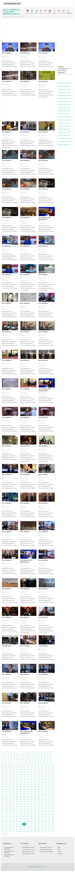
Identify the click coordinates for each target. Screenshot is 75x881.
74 (14, 762)
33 (44, 754)
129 (38, 769)
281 (46, 794)
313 (53, 799)
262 (31, 791)
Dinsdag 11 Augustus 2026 (64, 144)
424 (20, 819)
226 (10, 786)
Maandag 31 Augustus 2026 (64, 83)
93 (20, 764)
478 (53, 826)
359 (3, 809)
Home (59, 847)
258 (17, 791)
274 (20, 794)
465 (6, 826)
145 (42, 772)
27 (26, 754)
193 (53, 779)
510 (6, 834)
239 (3, 789)
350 (24, 806)
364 (20, 809)
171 (28, 777)
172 (31, 777)
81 (35, 762)
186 (28, 779)
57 (14, 759)
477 (49, 826)
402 (49, 814)
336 (28, 804)
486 (28, 829)
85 (47, 762)
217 (31, 784)
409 (20, 816)
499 (20, 831)
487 (31, 829)
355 (42, 806)
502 (31, 831)
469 (20, 826)
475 (42, 826)
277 (31, 794)
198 (17, 782)
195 (6, 782)
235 (42, 786)
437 (13, 821)
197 (13, 782)
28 (29, 754)
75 (17, 762)
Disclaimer (60, 853)
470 (24, 826)
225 (6, 786)
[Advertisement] (28, 31)
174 (38, 777)
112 (31, 767)
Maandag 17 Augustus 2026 (64, 126)
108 (17, 767)
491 (46, 829)
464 (3, 826)
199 (20, 782)
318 (17, 801)
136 (10, 772)
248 (35, 789)
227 (13, 786)
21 (8, 754)
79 (29, 762)
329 (3, 804)
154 (20, 774)
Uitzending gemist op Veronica (46, 851)
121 (10, 769)
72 (8, 762)
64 (35, 759)
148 (53, 772)
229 (20, 786)
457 (31, 824)
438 (17, 821)
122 (13, 769)
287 (13, 796)
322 (31, 801)
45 (29, 757)
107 (13, 767)
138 (17, 772)
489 (38, 829)
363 (17, 809)
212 (13, 784)
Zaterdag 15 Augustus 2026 (64, 132)
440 (24, 821)
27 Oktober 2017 (6, 56)
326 (46, 801)
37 (5, 757)
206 (46, 782)
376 (10, 811)
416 (46, 816)
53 (2, 759)
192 (49, 779)
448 (53, 821)
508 (53, 831)
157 (31, 774)
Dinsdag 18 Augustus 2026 (64, 123)
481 (10, 829)
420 (6, 819)
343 (53, 804)
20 (5, 754)
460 (42, 824)
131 (46, 769)
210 (6, 784)
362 (13, 809)
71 (5, 762)
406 (10, 816)
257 (13, 791)
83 (41, 762)
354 (38, 806)
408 (17, 816)
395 (24, 814)
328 (53, 801)
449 (3, 824)
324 (38, 801)
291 (28, 796)
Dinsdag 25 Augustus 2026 (64, 101)
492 (49, 829)
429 (38, 819)
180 (6, 779)
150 (6, 774)
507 (49, 831)
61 (26, 759)
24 (17, 754)
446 (46, 821)
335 (24, 804)
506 (46, 831)
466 (10, 826)
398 (35, 814)
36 (2, 757)
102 (49, 764)
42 (20, 757)
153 (17, 774)
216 (28, 784)
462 (49, 824)
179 (3, 779)
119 (3, 769)
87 (2, 764)
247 (31, 789)
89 (8, 764)
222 (49, 784)
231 (28, 786)
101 (45, 764)
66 (41, 759)
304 (20, 799)
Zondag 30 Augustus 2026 (64, 86)
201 (28, 782)
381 (28, 811)
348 (17, 806)
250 (42, 789)
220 (42, 784)
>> (9, 834)
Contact (59, 851)
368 (35, 809)
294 (38, 796)
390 (6, 814)
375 (6, 811)
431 (46, 819)
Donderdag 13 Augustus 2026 (65, 138)
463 (53, 824)
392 (13, 814)
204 (38, 782)
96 (29, 764)
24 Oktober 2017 (24, 449)
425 (24, 819)
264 (38, 791)
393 (17, 814)
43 (23, 757)
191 (46, 779)
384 (38, 811)
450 (6, 824)
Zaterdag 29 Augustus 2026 (64, 89)
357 (49, 806)
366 (28, 809)
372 (49, 809)
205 (42, 782)
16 (45, 752)
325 (42, 801)
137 (13, 772)
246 (28, 789)
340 (42, 804)
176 (46, 777)
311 (46, 799)
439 (20, 821)
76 (20, 762)
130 (42, 769)
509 (3, 834)
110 (24, 767)
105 (6, 767)
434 (3, 821)
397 (31, 814)
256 (10, 791)
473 (35, 826)
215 (24, 784)
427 (31, 819)
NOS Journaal (6, 53)
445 (42, 821)
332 (13, 804)
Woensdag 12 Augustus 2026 (64, 141)
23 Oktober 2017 (24, 620)
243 (17, 789)
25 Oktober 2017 (24, 278)
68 (47, 759)
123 (17, 769)
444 (38, 821)
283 (53, 794)
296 (46, 796)
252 (49, 789)
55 (8, 759)
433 (53, 819)
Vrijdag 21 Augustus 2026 (64, 113)
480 (6, 829)
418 (53, 816)
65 (38, 759)
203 (35, 782)
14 (39, 752)
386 (46, 811)
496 (10, 831)
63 (32, 759)
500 (24, 831)
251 (46, 789)
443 (35, 821)
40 (14, 757)
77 (23, 762)
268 (53, 791)
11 (30, 752)
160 (42, 774)
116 (46, 767)
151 (10, 774)
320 (24, 801)
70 (2, 762)
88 (5, 764)
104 (3, 767)
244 (20, 789)
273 (17, 794)
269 (3, 794)
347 (13, 806)
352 (31, 806)
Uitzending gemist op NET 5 (46, 847)
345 (6, 806)
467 (13, 826)
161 (46, 774)
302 (13, 799)
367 (31, 809)
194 (3, 782)
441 (28, 821)
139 (20, 772)
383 (35, 811)
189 (38, 779)
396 (28, 814)
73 (11, 762)
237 (49, 786)
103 (52, 764)
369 (38, 809)
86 (50, 762)
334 (20, 804)
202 (31, 782)
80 (32, 762)
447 (49, 821)
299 (3, 799)
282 (49, 794)
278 (35, 794)
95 (26, 764)
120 (6, 769)
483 (17, 829)
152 (13, 774)
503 (35, 831)
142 (31, 772)
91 (14, 764)
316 (10, 801)
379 (20, 811)
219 (38, 784)
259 (20, 791)
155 (24, 774)
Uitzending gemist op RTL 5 (28, 849)
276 (28, 794)
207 (49, 782)
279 (38, 794)
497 (13, 831)
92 (17, 764)
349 (20, 806)
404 (3, 816)
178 (53, 777)
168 (17, 777)
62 (29, 759)
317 (13, 801)
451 (10, 824)
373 (53, 809)
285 (6, 796)
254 (3, 791)
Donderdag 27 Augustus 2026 (65, 95)
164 (3, 777)
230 (24, 786)
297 (49, 796)
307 (31, 799)
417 (49, 816)
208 (53, 782)
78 (26, 762)
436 (10, 821)
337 (31, 804)
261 (28, 791)
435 (6, 821)
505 (42, 831)
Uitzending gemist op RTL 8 (28, 853)
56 (11, 759)
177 (49, 777)
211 (10, 784)
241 (10, 789)
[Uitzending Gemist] (12, 3)
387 (49, 811)
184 (20, 779)
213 (17, 784)
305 (24, 799)
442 (31, 821)
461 (46, 824)
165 (6, 777)
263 (35, 791)
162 (49, 774)
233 (35, 786)
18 (51, 752)
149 (3, 774)
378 (17, 811)
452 (13, 824)
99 (38, 764)
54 (5, 759)
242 (13, 789)
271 (10, 794)
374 (3, 811)
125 (24, 769)
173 (35, 777)
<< (2, 752)
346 (10, 806)
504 (38, 831)
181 (10, 779)
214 (20, 784)
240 (6, 789)
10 (27, 752)
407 (13, 816)
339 (38, 804)
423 (17, 819)
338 (35, 804)
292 (31, 796)
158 (35, 774)
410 (24, 816)
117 (49, 767)
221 (46, 784)
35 (50, 754)
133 (53, 769)
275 (24, 794)
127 (31, 769)
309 (38, 799)
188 (35, 779)
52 (50, 757)
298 (53, 796)
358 (53, 806)
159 (38, 774)
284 (3, 796)
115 (42, 767)
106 (10, 767)
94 (23, 764)
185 (24, 779)
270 (6, 794)
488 (35, 829)
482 (13, 829)
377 (13, 811)
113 (35, 767)
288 (17, 796)
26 (23, 754)
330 (6, 804)
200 (24, 782)
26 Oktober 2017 (43, 84)
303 (17, 799)
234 (38, 786)
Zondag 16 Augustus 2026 (64, 129)
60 (23, 759)
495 (6, 831)
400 (42, 814)
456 (28, 824)
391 (10, 814)
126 (28, 769)
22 (11, 754)
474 (38, 826)
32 (41, 754)
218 (35, 784)
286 (10, 796)
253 (53, 789)
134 (3, 772)
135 (6, 772)
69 (50, 759)
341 (46, 804)
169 (20, 777)
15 (42, 752)
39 (11, 757)
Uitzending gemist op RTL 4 (28, 847)
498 (17, 831)
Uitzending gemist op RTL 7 (28, 851)
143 (35, 772)
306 (28, 799)
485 (24, 829)
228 (17, 786)
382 (31, 811)
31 (38, 754)
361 (10, 809)
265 (42, 791)
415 (42, 816)
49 (41, 757)
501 (28, 831)
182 (13, 779)
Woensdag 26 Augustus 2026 (64, 98)
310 (42, 799)
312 (49, 799)
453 (17, 824)
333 (17, 804)
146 (46, 772)
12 (33, 752)
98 (35, 764)
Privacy (59, 849)
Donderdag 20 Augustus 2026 (65, 116)
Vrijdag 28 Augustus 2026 (64, 92)
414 (38, 816)
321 (28, 801)
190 (42, 779)
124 (20, 769)
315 (6, 801)
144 (38, 772)
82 (38, 762)
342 (49, 804)
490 (42, 829)
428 (35, 819)
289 (20, 796)
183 (17, 779)
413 (35, 816)
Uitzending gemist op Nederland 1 (9, 848)
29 (32, 754)
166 (10, 777)
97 (32, 764)
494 (3, 831)
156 (28, 774)
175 (42, 777)
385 (42, 811)
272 (13, 794)
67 (44, 759)
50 (44, 757)
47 (35, 757)
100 (42, 764)
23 (14, 754)
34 (47, 754)
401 (46, 814)
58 (17, 759)
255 (6, 791)
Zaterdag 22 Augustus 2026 (64, 110)
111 (28, 767)
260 (24, 791)
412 (31, 816)
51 (47, 757)
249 (38, 789)
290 (24, 796)
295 (42, 796)
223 (53, 784)
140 (24, 772)
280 (42, 794)
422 (13, 819)
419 (3, 819)
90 (11, 764)
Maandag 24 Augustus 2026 (64, 104)
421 (10, 819)
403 (53, 814)
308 (35, 799)
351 (28, 806)
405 (6, 816)
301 (10, 799)
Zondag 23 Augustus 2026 (64, 107)
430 (42, 819)
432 (49, 819)
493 (53, 829)
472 (31, 826)
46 (32, 757)
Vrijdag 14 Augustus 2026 (64, 135)
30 (35, 754)
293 (35, 796)
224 (3, 786)
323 (35, 801)
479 (3, 829)
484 (20, 829)
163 (53, 774)
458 (35, 824)
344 (3, 806)
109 (20, 767)
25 (20, 754)
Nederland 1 (6, 58)
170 (24, 777)
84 (44, 762)
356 (46, 806)
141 (28, 772)
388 (53, 811)
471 (28, 826)
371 (46, 809)
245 (24, 789)
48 (38, 757)
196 (10, 782)
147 (49, 772)
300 (6, 799)
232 (31, 786)
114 (38, 767)
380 (24, 811)
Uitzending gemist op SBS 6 (46, 849)
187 (31, 779)
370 (42, 809)
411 (28, 816)
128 (35, 769)
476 (46, 826)
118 (53, 767)
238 (53, 786)
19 (2, 754)
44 (26, 757)
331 (10, 804)
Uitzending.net (42, 867)
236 (46, 786)
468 (17, 826)
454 (20, 824)
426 (28, 819)
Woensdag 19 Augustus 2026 (64, 120)
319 (20, 801)
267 (49, 791)
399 (38, 814)
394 (20, 814)
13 (36, 752)
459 (38, 824)
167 (13, 777)
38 (8, 757)
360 (6, 809)
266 (46, 791)
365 (24, 809)
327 (49, 801)
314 (3, 801)
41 (17, 757)
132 (49, 769)
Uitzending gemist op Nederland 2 (9, 852)
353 (35, 806)
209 (3, 784)
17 (48, 752)
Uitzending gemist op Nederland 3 (9, 855)
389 (3, 814)
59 (20, 759)
